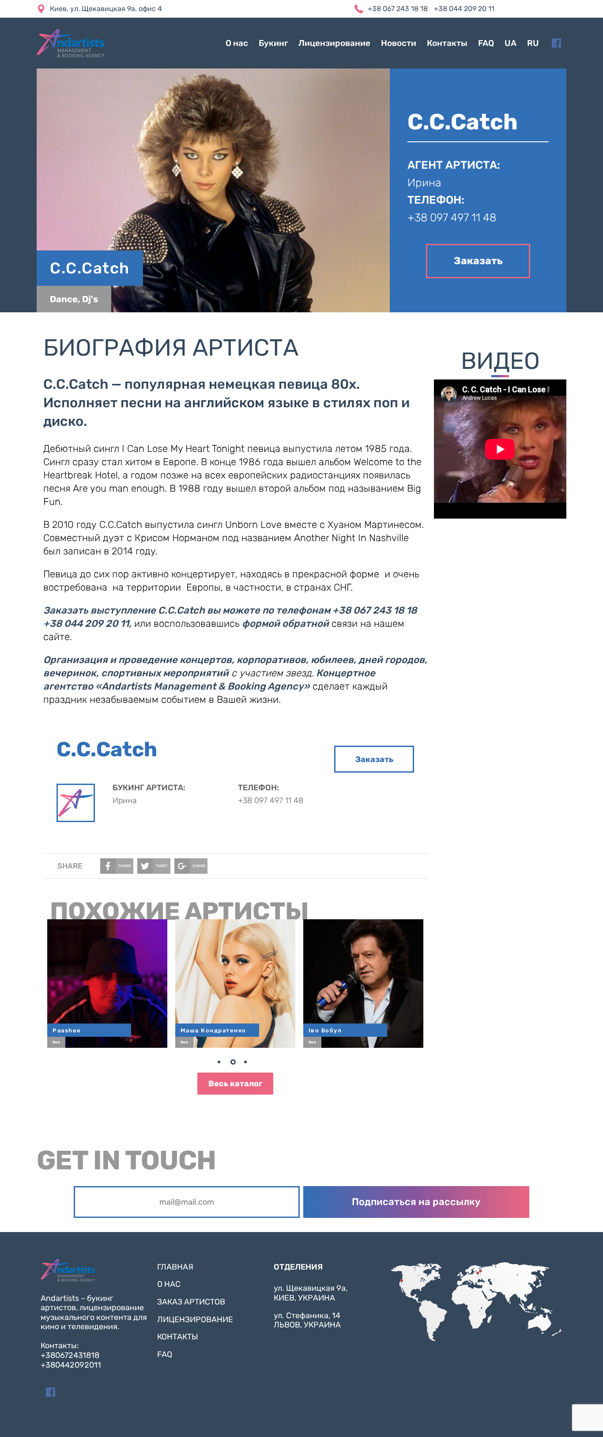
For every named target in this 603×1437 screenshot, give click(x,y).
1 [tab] (222, 1063)
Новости (398, 43)
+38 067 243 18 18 (398, 8)
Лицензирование (334, 43)
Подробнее (111, 979)
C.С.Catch (90, 268)
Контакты (447, 43)
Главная (175, 1267)
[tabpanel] (235, 983)
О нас (237, 43)
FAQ (486, 43)
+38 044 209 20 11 (464, 8)
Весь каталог (235, 1083)
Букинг (273, 43)
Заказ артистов (191, 1302)
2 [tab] (235, 1063)
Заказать (478, 260)
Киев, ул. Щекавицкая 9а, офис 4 (106, 8)
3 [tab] (248, 1063)
